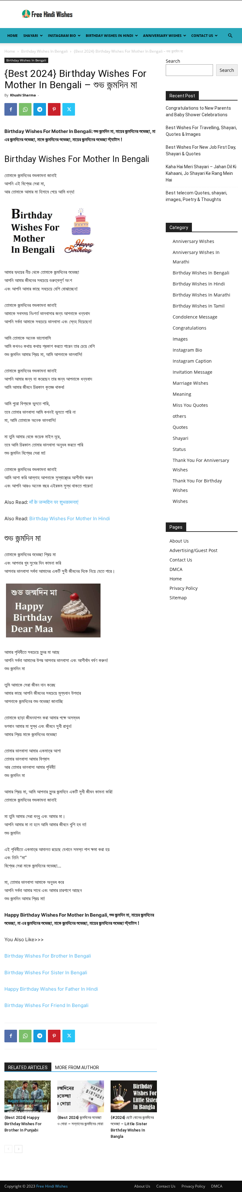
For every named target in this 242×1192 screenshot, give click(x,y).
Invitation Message (192, 372)
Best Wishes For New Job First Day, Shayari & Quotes (201, 150)
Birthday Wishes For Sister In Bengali (45, 973)
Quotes (180, 427)
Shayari (30, 35)
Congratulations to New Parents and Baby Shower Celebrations (198, 111)
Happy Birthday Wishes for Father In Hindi (51, 989)
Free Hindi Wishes (52, 1186)
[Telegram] (39, 109)
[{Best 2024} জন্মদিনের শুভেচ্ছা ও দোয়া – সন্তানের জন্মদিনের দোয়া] (80, 1096)
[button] (230, 36)
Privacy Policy (184, 588)
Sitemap (178, 598)
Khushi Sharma (23, 95)
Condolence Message (195, 317)
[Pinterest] (54, 109)
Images (180, 339)
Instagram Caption (192, 361)
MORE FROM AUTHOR (77, 1067)
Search (173, 61)
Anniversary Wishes (162, 35)
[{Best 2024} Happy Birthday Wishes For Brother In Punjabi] (27, 1096)
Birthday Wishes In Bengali (44, 51)
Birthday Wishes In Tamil (199, 306)
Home (12, 35)
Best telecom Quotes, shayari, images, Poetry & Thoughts (196, 196)
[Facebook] (10, 109)
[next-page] (18, 1149)
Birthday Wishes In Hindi (109, 35)
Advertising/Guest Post (193, 550)
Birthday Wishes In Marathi (201, 295)
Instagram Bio (62, 35)
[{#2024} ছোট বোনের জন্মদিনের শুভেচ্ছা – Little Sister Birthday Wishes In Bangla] (134, 1096)
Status (179, 449)
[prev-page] (8, 1149)
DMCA (176, 569)
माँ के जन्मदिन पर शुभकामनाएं (53, 502)
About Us (179, 541)
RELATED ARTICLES (28, 1067)
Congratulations (189, 328)
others (179, 416)
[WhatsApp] (25, 109)
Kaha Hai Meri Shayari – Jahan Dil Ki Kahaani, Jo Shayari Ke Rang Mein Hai (201, 173)
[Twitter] (68, 109)
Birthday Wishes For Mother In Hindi (69, 518)
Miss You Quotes (190, 405)
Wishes (180, 501)
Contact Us (202, 35)
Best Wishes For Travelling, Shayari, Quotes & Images (201, 131)
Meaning (182, 394)
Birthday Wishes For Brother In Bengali (47, 956)
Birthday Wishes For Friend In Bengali (46, 1005)
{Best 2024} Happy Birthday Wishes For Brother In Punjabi (23, 1123)
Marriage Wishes (190, 383)
